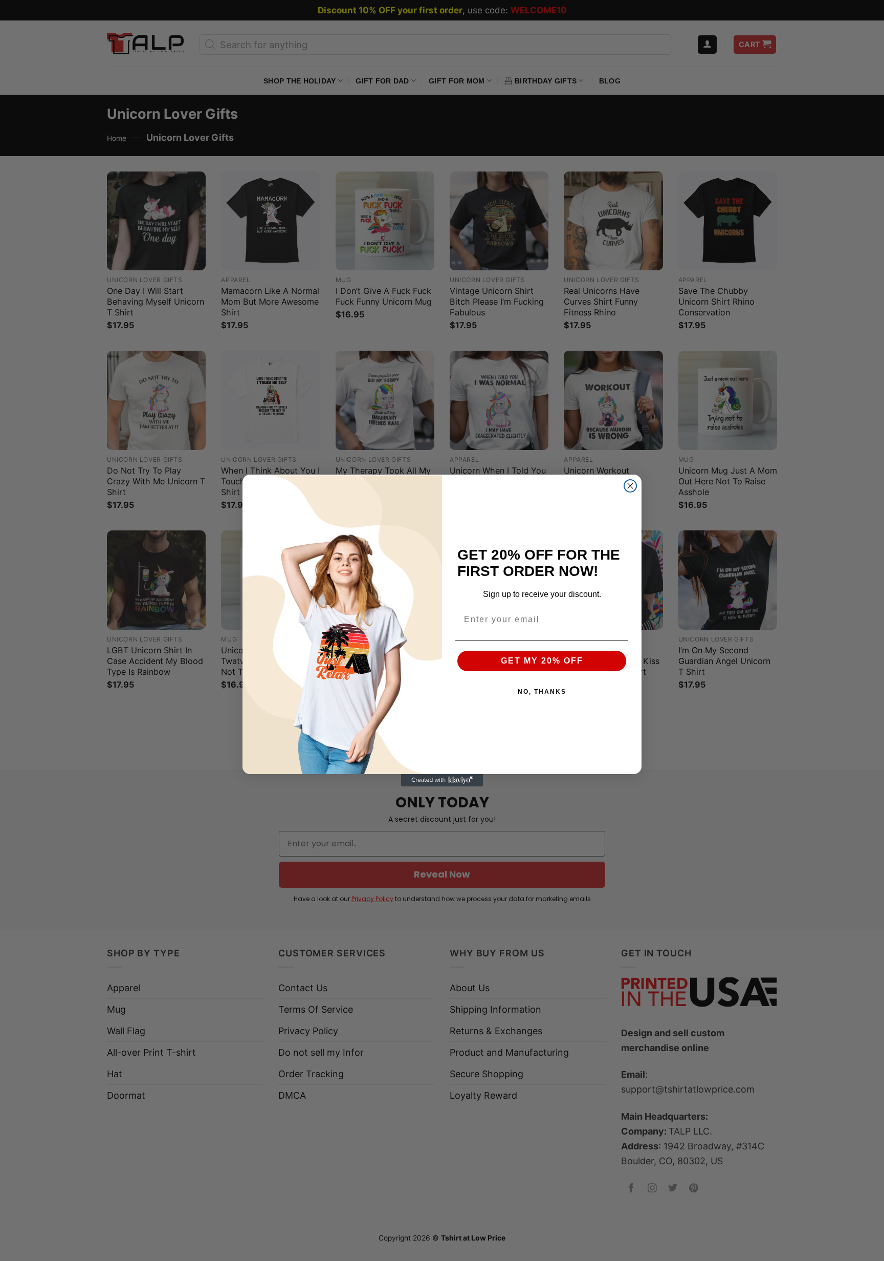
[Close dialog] (630, 486)
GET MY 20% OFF (542, 660)
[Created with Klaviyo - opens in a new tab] (442, 780)
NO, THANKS (542, 691)
